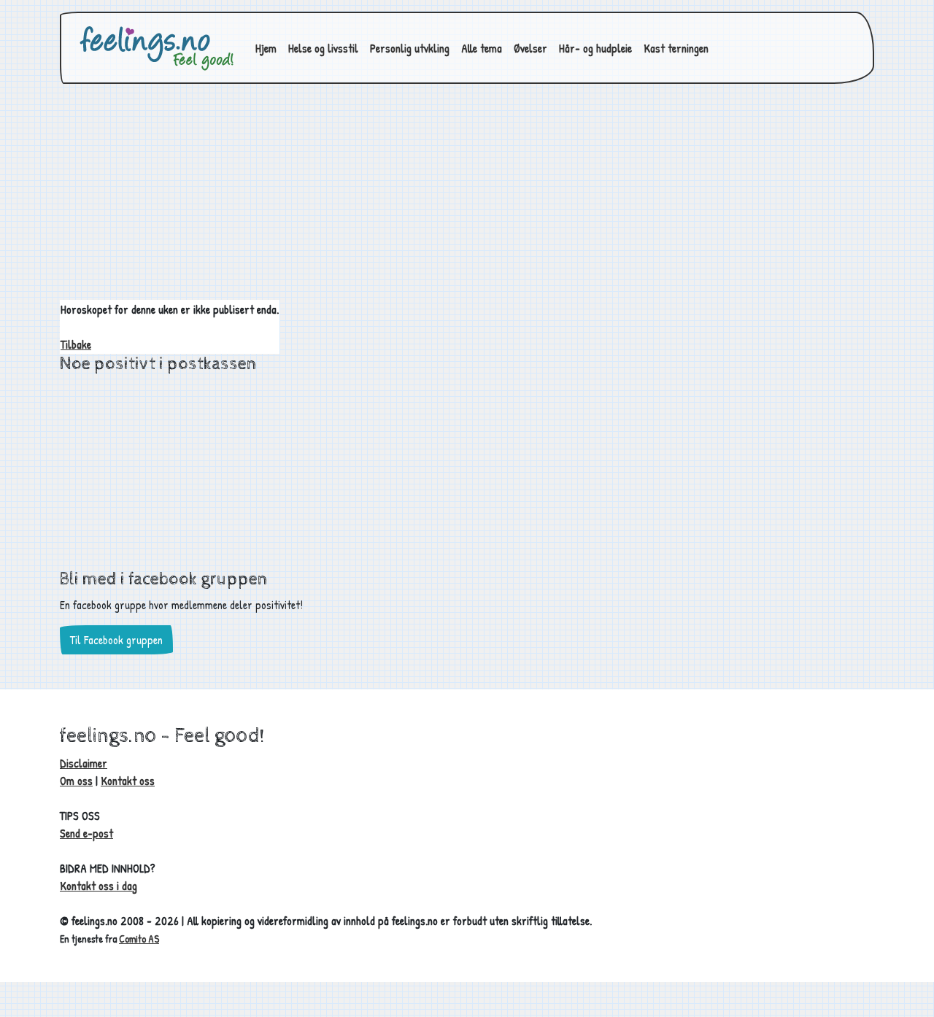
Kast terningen (676, 48)
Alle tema (481, 48)
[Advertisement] (467, 198)
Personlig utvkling (409, 48)
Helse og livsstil (323, 48)
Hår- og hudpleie (595, 48)
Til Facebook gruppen (116, 640)
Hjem (266, 48)
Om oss (76, 781)
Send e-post (86, 833)
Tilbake (76, 344)
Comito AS (139, 939)
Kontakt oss (128, 781)
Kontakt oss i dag (98, 886)
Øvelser (530, 48)
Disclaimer (83, 763)
